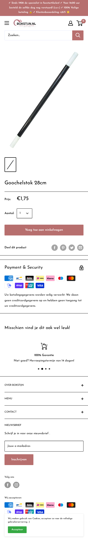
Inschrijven (19, 459)
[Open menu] (7, 23)
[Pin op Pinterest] (63, 247)
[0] (80, 23)
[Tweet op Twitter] (72, 247)
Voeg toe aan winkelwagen (44, 230)
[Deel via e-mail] (80, 247)
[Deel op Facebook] (54, 247)
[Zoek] (77, 35)
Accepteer (17, 529)
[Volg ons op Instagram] (16, 485)
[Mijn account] (70, 23)
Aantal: (9, 213)
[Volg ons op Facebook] (8, 485)
